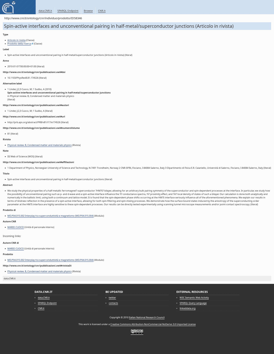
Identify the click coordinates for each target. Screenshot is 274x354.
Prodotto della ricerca (19, 43)
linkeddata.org (188, 308)
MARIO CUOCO (15, 227)
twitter (112, 297)
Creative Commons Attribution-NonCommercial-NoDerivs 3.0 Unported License (153, 324)
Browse (88, 10)
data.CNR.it (45, 10)
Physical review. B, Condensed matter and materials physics (39, 145)
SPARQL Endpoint (67, 10)
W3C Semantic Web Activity (194, 297)
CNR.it (102, 10)
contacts (113, 303)
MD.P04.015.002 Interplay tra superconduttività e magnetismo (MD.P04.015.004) (50, 215)
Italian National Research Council (147, 317)
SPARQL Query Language (193, 303)
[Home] (18, 7)
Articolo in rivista (16, 40)
